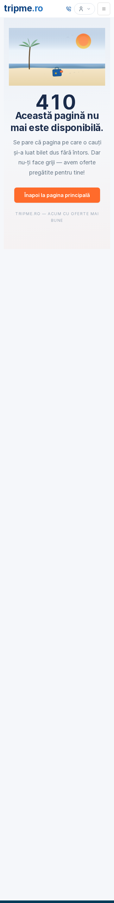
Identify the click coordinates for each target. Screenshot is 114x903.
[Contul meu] (84, 9)
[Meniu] (104, 9)
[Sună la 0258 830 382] (69, 9)
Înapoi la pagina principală (57, 195)
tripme (23, 8)
